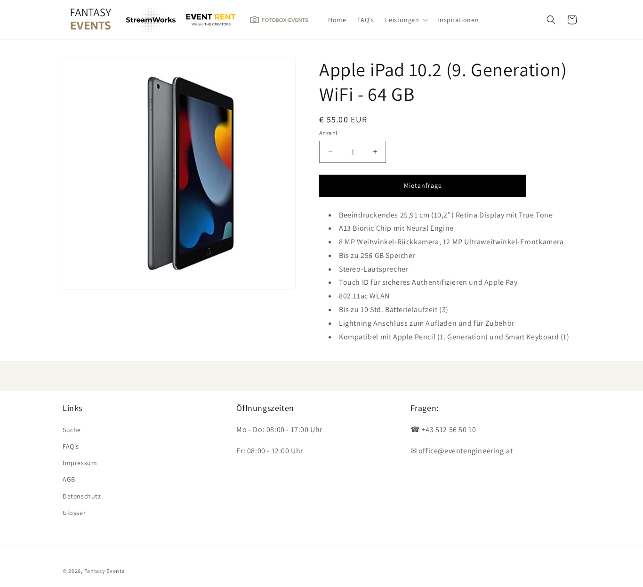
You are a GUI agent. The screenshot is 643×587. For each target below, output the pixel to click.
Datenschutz (82, 496)
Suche (72, 430)
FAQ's (71, 446)
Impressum (80, 462)
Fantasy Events (104, 570)
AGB (69, 479)
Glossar (74, 512)
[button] (405, 20)
